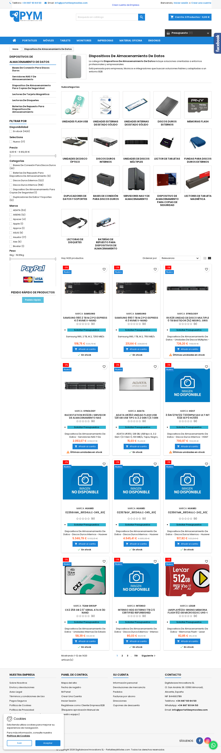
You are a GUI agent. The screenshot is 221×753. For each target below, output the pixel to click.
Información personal (125, 682)
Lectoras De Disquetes (25, 100)
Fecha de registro (71, 687)
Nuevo (19, 141)
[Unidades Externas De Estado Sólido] (105, 105)
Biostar (18, 246)
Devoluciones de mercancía (129, 687)
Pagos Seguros (18, 700)
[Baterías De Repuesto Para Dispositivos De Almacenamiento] (105, 222)
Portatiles (29, 40)
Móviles (48, 40)
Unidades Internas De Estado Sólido (136, 123)
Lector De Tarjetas (167, 158)
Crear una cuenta (201, 2)
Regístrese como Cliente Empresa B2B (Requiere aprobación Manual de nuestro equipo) (83, 710)
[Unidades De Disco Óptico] (75, 142)
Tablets (65, 40)
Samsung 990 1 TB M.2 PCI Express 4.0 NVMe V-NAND (136, 319)
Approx (19, 228)
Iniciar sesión (181, 2)
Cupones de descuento (126, 705)
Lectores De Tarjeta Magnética (30, 94)
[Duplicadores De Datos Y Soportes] (75, 179)
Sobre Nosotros (18, 682)
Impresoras (105, 40)
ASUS (18, 232)
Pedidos (117, 691)
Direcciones (120, 700)
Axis (17, 241)
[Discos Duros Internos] (105, 142)
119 (136, 655)
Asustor (19, 237)
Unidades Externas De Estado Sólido (105, 123)
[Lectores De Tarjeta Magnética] (198, 179)
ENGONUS (154, 40)
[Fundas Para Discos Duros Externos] (198, 142)
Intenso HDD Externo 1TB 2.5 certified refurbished (136, 611)
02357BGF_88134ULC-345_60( (136, 512)
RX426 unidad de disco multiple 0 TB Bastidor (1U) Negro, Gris (187, 319)
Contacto (173, 675)
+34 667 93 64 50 (31, 2)
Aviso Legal (15, 691)
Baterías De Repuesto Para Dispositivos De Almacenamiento (28, 109)
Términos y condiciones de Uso (27, 696)
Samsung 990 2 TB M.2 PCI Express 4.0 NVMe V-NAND (85, 319)
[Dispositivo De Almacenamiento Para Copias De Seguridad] (167, 179)
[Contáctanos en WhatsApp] (213, 745)
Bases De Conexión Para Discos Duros (30, 69)
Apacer (19, 219)
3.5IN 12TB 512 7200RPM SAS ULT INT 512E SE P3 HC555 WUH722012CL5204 (188, 417)
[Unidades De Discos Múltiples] (136, 142)
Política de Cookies (20, 705)
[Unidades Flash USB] (75, 105)
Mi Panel (66, 691)
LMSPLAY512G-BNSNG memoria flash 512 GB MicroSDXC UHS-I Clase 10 (188, 612)
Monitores (84, 40)
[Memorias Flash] (198, 105)
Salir (19, 743)
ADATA (19, 210)
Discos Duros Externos (28, 180)
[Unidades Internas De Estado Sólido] (136, 105)
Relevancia (181, 258)
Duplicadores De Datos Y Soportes (30, 198)
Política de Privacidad (21, 709)
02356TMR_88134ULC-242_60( (187, 512)
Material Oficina (130, 40)
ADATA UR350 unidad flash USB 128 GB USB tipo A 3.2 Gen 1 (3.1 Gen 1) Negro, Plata (136, 417)
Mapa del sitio (69, 682)
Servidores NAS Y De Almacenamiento (24, 78)
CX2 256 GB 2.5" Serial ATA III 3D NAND (85, 611)
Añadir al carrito (85, 349)
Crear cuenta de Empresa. (126, 4)
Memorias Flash (198, 121)
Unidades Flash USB (75, 121)
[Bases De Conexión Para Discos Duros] (105, 179)
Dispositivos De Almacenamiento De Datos (29, 59)
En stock (21, 131)
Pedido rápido (33, 299)
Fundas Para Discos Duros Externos (198, 160)
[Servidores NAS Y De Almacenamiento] (136, 179)
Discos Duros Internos (28, 185)
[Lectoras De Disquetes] (75, 222)
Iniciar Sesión (68, 700)
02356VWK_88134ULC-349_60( (85, 512)
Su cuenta (120, 675)
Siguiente (149, 655)
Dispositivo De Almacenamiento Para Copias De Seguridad (31, 87)
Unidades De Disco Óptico (75, 160)
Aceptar (47, 743)
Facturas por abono (124, 696)
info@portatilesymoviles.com (71, 2)
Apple (18, 223)
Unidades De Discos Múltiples (136, 160)
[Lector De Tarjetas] (167, 142)
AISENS (19, 214)
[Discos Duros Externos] (167, 105)
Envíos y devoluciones (21, 687)
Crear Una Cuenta (71, 696)
